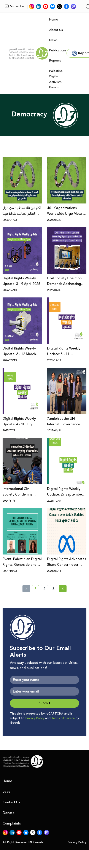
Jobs (6, 791)
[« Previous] (26, 588)
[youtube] (45, 6)
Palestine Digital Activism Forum (56, 79)
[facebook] (66, 6)
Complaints (12, 823)
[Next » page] (63, 588)
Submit (44, 703)
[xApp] (59, 6)
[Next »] (63, 588)
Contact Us (11, 802)
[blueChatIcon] (52, 6)
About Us (56, 29)
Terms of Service (63, 718)
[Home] (28, 53)
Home (53, 19)
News (53, 40)
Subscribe (17, 6)
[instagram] (31, 6)
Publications (58, 50)
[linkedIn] (38, 6)
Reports (55, 60)
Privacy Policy (34, 718)
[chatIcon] (73, 6)
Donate (8, 812)
